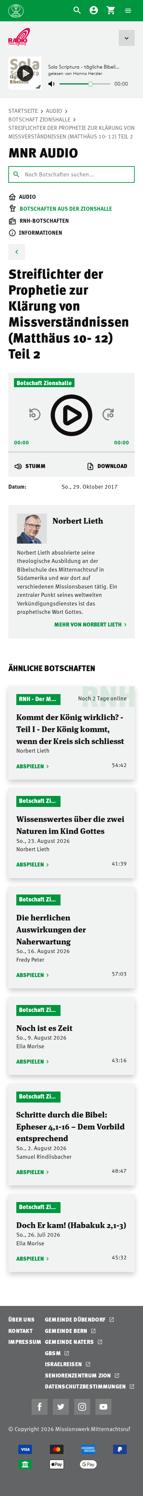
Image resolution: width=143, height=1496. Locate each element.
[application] (71, 450)
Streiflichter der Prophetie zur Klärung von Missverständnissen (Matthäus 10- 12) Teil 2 (71, 132)
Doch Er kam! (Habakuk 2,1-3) (71, 1224)
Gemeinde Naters (70, 1342)
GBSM (54, 1353)
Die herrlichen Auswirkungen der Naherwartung (51, 928)
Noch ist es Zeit (44, 1027)
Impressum (25, 1342)
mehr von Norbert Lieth (88, 624)
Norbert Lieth (78, 520)
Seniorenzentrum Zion (78, 1375)
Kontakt (20, 1331)
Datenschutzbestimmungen (86, 1386)
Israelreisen (64, 1364)
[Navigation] (128, 11)
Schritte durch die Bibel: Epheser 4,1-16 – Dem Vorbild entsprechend (70, 1125)
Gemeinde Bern (67, 1331)
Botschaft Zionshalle (39, 119)
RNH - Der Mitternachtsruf (38, 698)
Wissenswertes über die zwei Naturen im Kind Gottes (70, 824)
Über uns (21, 1319)
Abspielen (30, 766)
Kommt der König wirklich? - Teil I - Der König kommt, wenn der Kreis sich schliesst (70, 728)
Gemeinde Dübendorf (76, 1319)
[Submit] (16, 174)
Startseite (23, 111)
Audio (54, 111)
